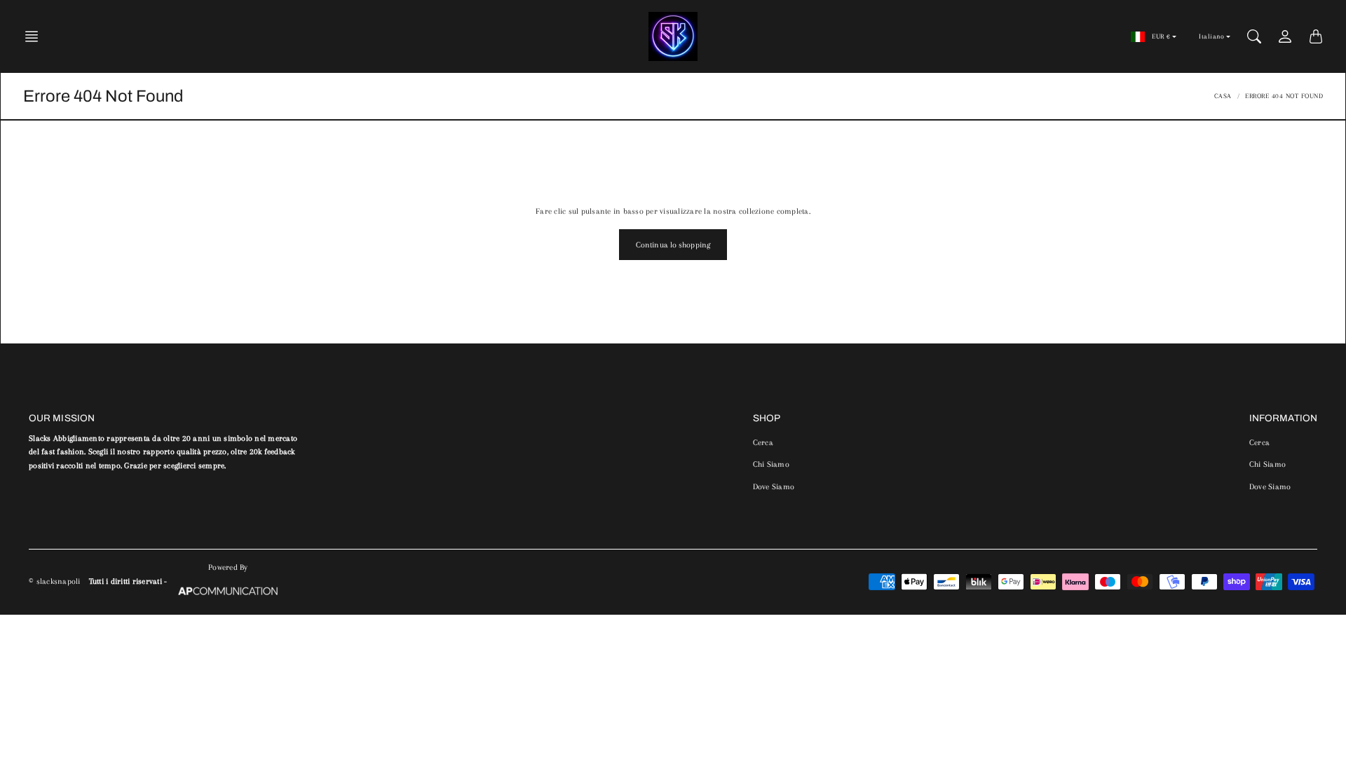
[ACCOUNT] (1285, 36)
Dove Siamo (774, 486)
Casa (1223, 96)
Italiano (1211, 36)
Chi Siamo (771, 464)
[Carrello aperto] (1315, 36)
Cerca (763, 442)
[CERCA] (1254, 36)
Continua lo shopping (673, 245)
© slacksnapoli (55, 581)
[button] (35, 36)
